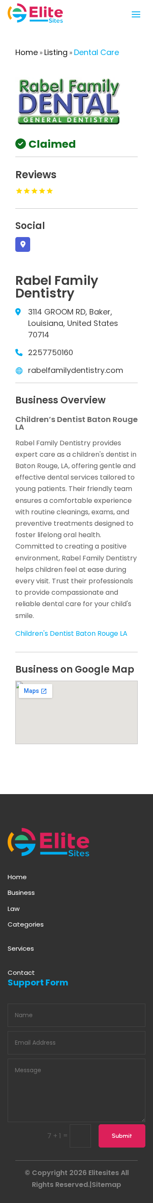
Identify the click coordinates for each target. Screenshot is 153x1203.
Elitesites (103, 1173)
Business (21, 892)
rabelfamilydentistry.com (75, 370)
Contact (21, 972)
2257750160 (50, 352)
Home (26, 52)
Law (14, 908)
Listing (56, 52)
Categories (26, 924)
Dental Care (96, 52)
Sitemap (106, 1184)
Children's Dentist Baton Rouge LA (71, 633)
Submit (122, 1136)
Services (21, 948)
